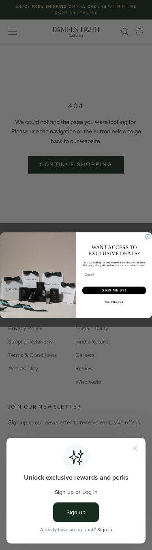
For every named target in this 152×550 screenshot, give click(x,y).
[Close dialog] (148, 236)
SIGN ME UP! (114, 290)
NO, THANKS (114, 302)
